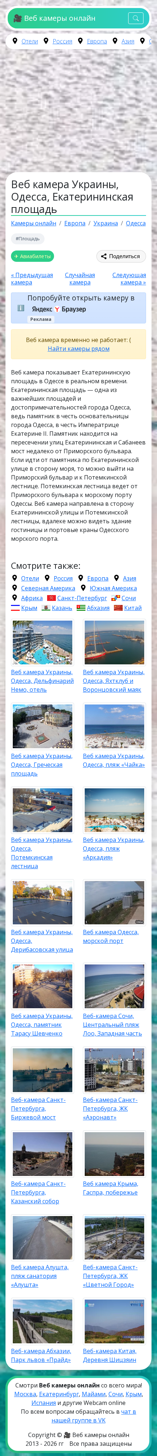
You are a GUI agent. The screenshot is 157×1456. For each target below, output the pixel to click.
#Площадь (28, 238)
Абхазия (98, 608)
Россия (62, 41)
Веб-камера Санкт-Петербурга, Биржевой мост (38, 1108)
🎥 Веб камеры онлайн (54, 18)
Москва (25, 1394)
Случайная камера (80, 278)
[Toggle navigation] (135, 18)
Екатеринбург (59, 1394)
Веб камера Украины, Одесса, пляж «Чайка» (114, 760)
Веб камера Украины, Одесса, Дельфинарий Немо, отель (42, 681)
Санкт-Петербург (82, 598)
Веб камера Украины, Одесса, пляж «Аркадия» (114, 848)
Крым (29, 608)
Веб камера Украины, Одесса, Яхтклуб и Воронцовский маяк (114, 681)
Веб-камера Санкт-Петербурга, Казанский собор (38, 1192)
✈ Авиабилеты (32, 256)
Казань (62, 608)
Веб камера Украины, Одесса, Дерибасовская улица (42, 941)
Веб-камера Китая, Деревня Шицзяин (110, 1355)
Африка (32, 598)
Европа (97, 41)
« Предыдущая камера (32, 278)
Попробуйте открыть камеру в (80, 298)
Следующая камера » (129, 278)
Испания (43, 1403)
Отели (30, 41)
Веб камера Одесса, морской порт (111, 936)
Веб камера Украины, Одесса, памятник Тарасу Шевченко (42, 1024)
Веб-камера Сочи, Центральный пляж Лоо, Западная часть (112, 1024)
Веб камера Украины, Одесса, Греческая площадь (42, 764)
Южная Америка (113, 588)
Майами (94, 1394)
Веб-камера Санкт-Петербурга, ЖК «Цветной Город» (110, 1276)
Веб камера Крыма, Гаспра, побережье (110, 1188)
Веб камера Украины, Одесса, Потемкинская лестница (42, 853)
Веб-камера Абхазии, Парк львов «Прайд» (41, 1355)
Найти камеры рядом (79, 349)
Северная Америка (48, 588)
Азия (128, 41)
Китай (133, 608)
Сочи (129, 598)
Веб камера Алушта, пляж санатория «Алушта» (40, 1276)
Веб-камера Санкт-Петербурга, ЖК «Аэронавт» (110, 1108)
